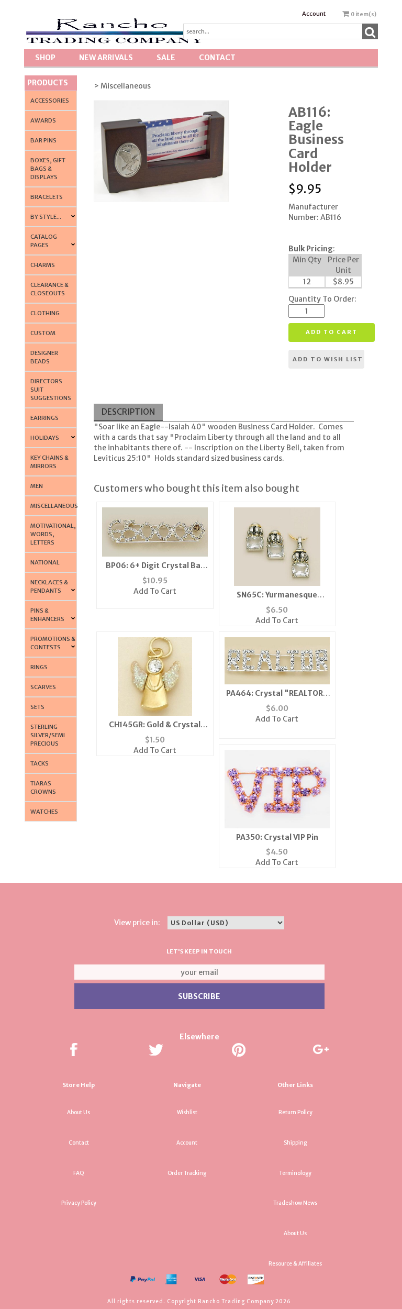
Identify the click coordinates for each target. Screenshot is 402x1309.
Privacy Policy (78, 1203)
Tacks (39, 763)
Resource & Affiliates (295, 1263)
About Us (78, 1112)
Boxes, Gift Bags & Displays (47, 169)
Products (47, 82)
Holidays (44, 437)
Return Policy (295, 1112)
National (45, 562)
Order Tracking (187, 1173)
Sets (37, 707)
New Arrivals (106, 57)
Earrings (44, 417)
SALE (166, 57)
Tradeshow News (295, 1203)
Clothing (45, 313)
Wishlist (187, 1112)
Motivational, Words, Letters (53, 534)
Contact (217, 57)
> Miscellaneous (122, 86)
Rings (39, 667)
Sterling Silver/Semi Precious (47, 735)
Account (314, 13)
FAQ (78, 1173)
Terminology (295, 1173)
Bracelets (46, 197)
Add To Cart (154, 591)
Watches (44, 811)
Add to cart (332, 332)
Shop (45, 57)
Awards (43, 120)
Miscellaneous (54, 505)
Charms (42, 265)
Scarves (43, 687)
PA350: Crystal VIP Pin (277, 837)
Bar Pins (43, 140)
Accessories (49, 100)
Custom (42, 333)
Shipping (295, 1142)
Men (36, 486)
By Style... (45, 216)
